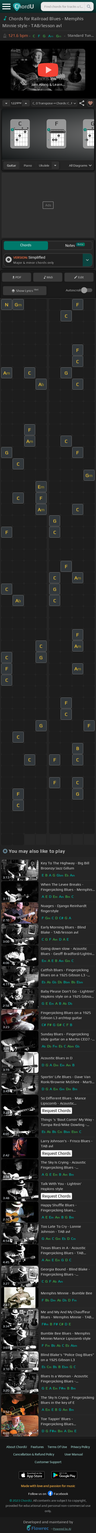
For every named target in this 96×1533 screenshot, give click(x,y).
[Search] (88, 6)
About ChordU (16, 1447)
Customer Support (48, 1462)
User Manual (74, 1454)
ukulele (44, 165)
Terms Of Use (57, 1447)
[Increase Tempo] (26, 103)
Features (37, 1447)
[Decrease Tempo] (6, 103)
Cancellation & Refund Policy (33, 1454)
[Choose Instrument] (55, 165)
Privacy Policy (80, 1447)
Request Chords (56, 1110)
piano (28, 165)
